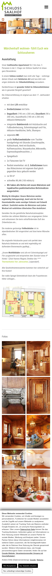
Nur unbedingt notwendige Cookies (17, 571)
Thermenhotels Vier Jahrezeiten (15, 262)
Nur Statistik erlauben (28, 566)
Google (33, 560)
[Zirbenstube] (13, 358)
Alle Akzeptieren (9, 566)
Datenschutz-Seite (27, 529)
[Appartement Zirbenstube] (26, 304)
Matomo (40, 560)
